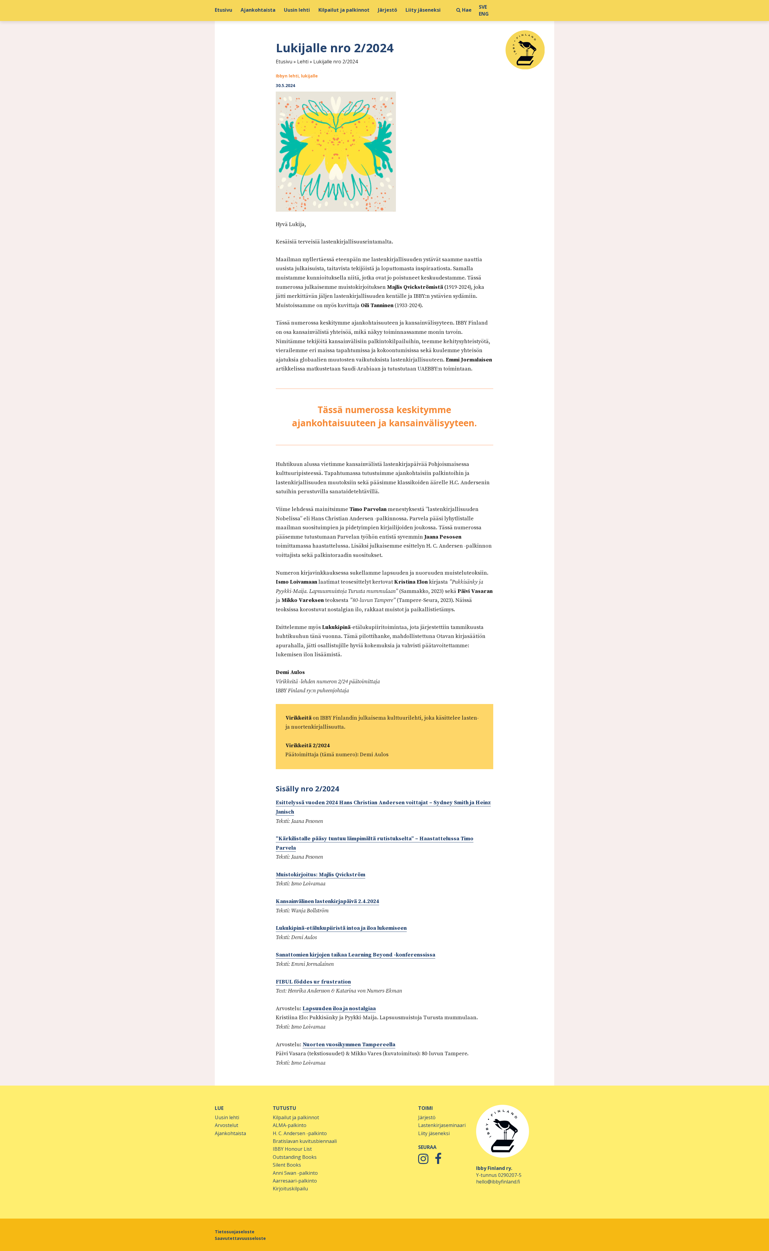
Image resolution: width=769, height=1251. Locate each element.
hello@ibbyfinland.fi (498, 1181)
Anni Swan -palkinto (295, 1173)
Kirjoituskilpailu (290, 1188)
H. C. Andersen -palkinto (300, 1133)
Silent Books (287, 1165)
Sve (483, 7)
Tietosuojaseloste (234, 1231)
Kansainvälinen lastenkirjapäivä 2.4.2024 (327, 901)
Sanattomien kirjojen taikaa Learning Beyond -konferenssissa (355, 954)
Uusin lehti (297, 10)
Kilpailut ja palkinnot (343, 10)
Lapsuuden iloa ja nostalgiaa (339, 1008)
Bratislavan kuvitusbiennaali (305, 1141)
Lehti (303, 61)
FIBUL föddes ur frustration (313, 981)
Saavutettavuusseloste (240, 1238)
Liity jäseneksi (423, 10)
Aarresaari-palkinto (295, 1180)
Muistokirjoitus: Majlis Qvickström (320, 874)
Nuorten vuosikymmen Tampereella (348, 1044)
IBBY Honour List (292, 1149)
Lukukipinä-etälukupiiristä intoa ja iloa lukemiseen (341, 928)
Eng (484, 14)
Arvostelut (226, 1125)
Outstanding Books (295, 1157)
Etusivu (223, 10)
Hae (466, 10)
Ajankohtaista (258, 10)
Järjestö (387, 10)
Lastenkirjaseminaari (442, 1125)
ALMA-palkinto (289, 1125)
